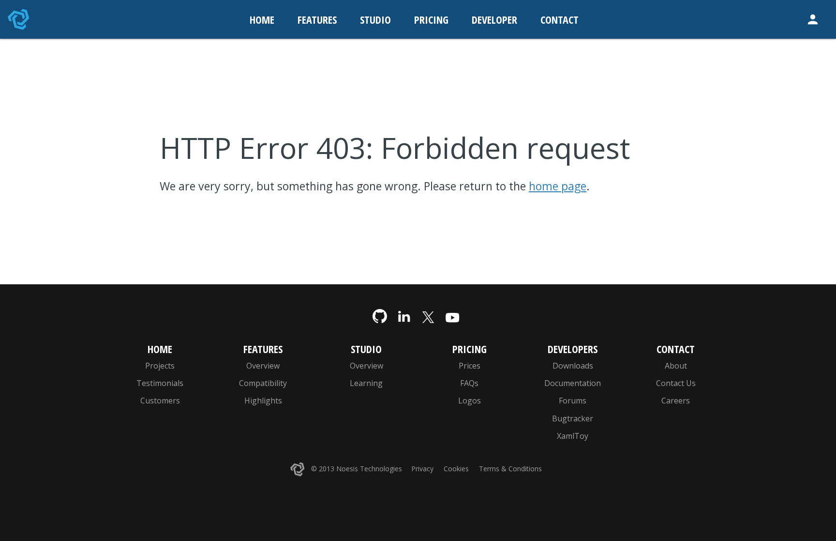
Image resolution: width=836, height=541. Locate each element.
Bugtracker (572, 418)
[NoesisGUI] (19, 19)
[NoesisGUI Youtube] (452, 316)
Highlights (263, 400)
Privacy (422, 468)
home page (557, 186)
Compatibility (263, 383)
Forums (572, 400)
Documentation (572, 383)
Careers (675, 400)
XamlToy (572, 436)
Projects (160, 365)
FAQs (469, 383)
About (676, 365)
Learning (366, 383)
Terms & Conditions (510, 468)
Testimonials (159, 383)
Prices (469, 365)
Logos (469, 400)
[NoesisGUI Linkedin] (404, 316)
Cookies (456, 468)
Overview (263, 365)
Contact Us (676, 383)
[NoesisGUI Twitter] (428, 316)
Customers (160, 400)
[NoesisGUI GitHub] (380, 316)
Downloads (572, 365)
